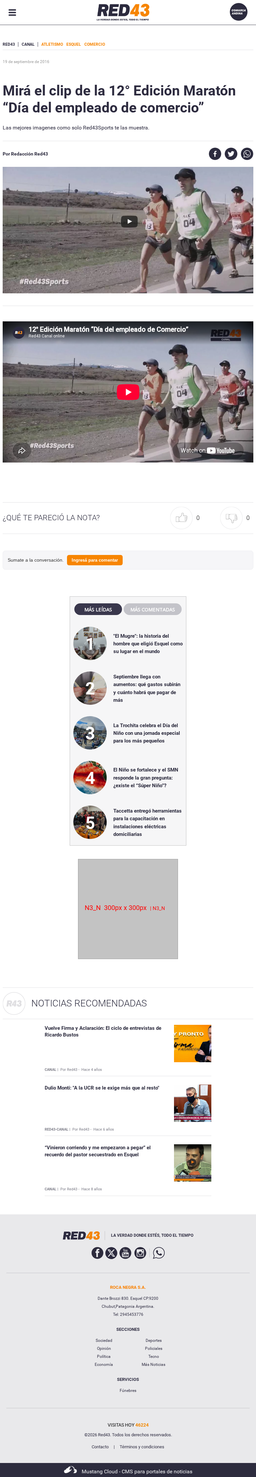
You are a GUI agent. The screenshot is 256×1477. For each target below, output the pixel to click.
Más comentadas (152, 609)
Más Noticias (153, 1364)
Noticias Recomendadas (89, 1003)
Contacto (100, 1446)
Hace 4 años (91, 1070)
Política (104, 1356)
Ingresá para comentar (95, 560)
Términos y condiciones (142, 1446)
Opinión (104, 1348)
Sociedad (104, 1340)
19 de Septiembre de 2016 (26, 61)
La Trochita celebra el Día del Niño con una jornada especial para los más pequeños (146, 733)
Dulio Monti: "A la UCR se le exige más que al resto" (102, 1088)
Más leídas (98, 609)
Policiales (153, 1348)
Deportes (154, 1340)
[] (110, 44)
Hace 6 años (103, 1129)
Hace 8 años (91, 1189)
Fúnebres (128, 1390)
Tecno (153, 1356)
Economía (104, 1364)
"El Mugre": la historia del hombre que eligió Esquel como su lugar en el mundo (148, 644)
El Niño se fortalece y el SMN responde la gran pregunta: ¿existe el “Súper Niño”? (145, 778)
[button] (186, 518)
